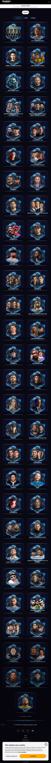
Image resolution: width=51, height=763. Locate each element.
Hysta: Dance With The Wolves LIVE (37, 314)
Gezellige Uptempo (13, 289)
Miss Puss (37, 413)
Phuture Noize (13, 512)
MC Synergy (38, 388)
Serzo (13, 611)
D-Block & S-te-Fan (38, 140)
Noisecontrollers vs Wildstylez (37, 438)
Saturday (33, 17)
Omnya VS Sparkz (37, 462)
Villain (37, 686)
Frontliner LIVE (13, 264)
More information (22, 752)
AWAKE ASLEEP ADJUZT (13, 90)
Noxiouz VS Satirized (13, 462)
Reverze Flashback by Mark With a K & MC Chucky (38, 561)
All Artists (18, 17)
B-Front (38, 90)
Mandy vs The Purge (37, 363)
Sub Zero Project (37, 636)
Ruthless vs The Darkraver (37, 587)
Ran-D (37, 512)
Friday (26, 17)
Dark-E (37, 189)
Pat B (37, 487)
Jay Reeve (13, 338)
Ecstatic (37, 239)
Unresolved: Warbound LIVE (13, 686)
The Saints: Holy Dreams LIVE (37, 661)
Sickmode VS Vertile (13, 636)
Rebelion (13, 537)
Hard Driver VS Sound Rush (13, 314)
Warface (25, 711)
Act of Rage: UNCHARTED (37, 40)
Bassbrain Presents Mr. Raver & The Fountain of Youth (13, 114)
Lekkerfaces (13, 363)
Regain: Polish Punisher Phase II (37, 537)
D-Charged (13, 165)
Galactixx (37, 264)
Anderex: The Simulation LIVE (13, 65)
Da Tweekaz (13, 189)
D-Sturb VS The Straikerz (37, 165)
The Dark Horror (13, 661)
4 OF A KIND (13, 40)
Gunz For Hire (37, 289)
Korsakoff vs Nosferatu (37, 338)
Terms (25, 735)
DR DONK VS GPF (13, 239)
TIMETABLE (25, 12)
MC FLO (13, 388)
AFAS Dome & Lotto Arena (28, 724)
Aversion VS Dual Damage (37, 65)
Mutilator (13, 438)
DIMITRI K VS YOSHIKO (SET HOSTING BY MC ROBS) (37, 213)
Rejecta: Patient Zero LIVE (13, 562)
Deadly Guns (13, 214)
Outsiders (13, 487)
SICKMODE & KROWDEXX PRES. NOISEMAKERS (37, 611)
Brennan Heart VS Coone (13, 140)
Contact (25, 737)
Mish (13, 413)
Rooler (13, 587)
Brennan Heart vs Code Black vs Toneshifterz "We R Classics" (37, 114)
